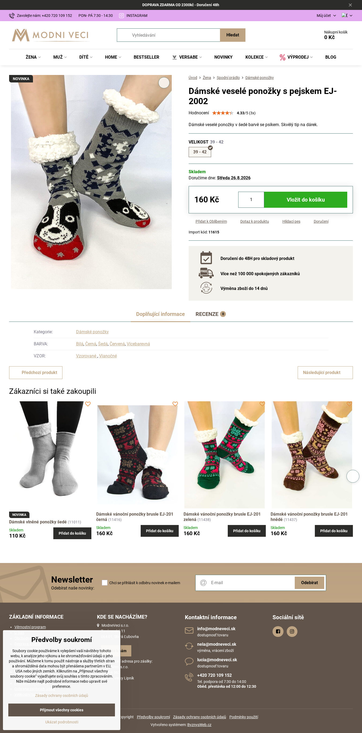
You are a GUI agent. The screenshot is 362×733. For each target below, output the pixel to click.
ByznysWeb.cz (199, 725)
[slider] (223, 113)
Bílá (79, 343)
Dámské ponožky (92, 331)
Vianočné (108, 355)
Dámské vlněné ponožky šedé (38, 521)
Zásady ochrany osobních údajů (199, 717)
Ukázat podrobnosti (61, 722)
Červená (117, 343)
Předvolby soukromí (153, 717)
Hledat (232, 34)
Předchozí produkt (39, 372)
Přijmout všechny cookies (61, 710)
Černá (90, 343)
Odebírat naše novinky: (72, 588)
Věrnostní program (30, 627)
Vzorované (86, 355)
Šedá (103, 343)
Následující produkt (321, 372)
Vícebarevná (138, 343)
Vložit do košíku (306, 200)
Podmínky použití (243, 717)
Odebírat (309, 582)
